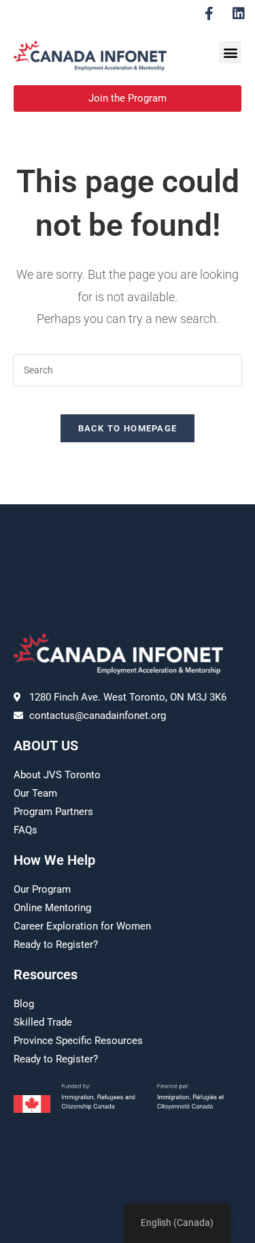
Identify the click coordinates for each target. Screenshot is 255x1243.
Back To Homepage (127, 428)
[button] (230, 52)
